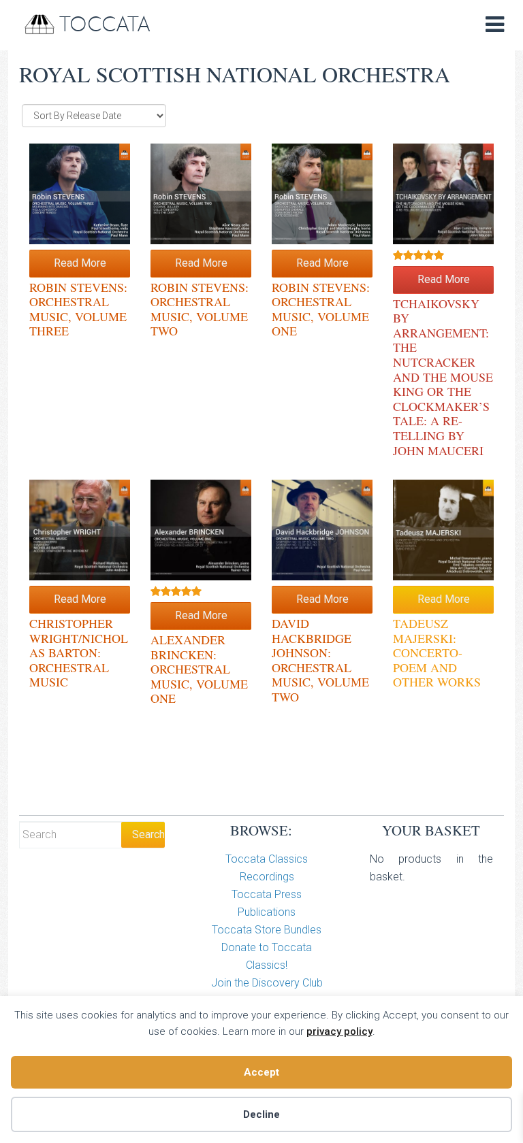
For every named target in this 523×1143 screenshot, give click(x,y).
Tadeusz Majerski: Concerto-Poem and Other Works (437, 652)
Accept (261, 1072)
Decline (261, 1114)
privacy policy (339, 1031)
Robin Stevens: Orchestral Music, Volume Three (78, 309)
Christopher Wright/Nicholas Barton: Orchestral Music (78, 652)
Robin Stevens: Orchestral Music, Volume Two (199, 309)
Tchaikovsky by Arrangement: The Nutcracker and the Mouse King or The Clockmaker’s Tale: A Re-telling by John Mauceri (443, 377)
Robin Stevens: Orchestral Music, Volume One (321, 309)
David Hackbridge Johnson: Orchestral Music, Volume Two (320, 660)
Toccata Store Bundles (266, 929)
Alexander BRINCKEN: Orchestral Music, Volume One (199, 668)
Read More (80, 262)
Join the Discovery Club (267, 982)
